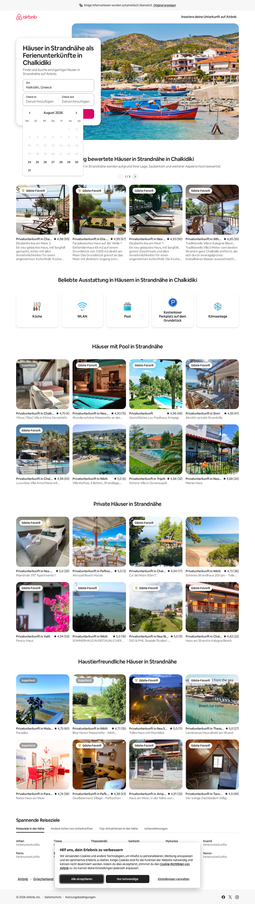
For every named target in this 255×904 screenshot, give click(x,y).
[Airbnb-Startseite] (26, 16)
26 (45, 162)
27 (53, 162)
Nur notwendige (127, 879)
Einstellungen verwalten (173, 879)
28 (60, 162)
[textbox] (40, 101)
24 (29, 162)
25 (37, 162)
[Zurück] (120, 176)
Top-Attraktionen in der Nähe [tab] (118, 828)
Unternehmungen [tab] (156, 828)
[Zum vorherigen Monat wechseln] (30, 113)
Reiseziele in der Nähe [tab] (30, 828)
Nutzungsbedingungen (80, 897)
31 (29, 170)
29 (68, 162)
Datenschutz (53, 897)
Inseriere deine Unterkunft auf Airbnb (208, 17)
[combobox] (58, 87)
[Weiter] (135, 176)
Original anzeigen (164, 5)
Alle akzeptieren (81, 879)
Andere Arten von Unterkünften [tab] (72, 828)
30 (76, 162)
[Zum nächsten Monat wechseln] (76, 113)
